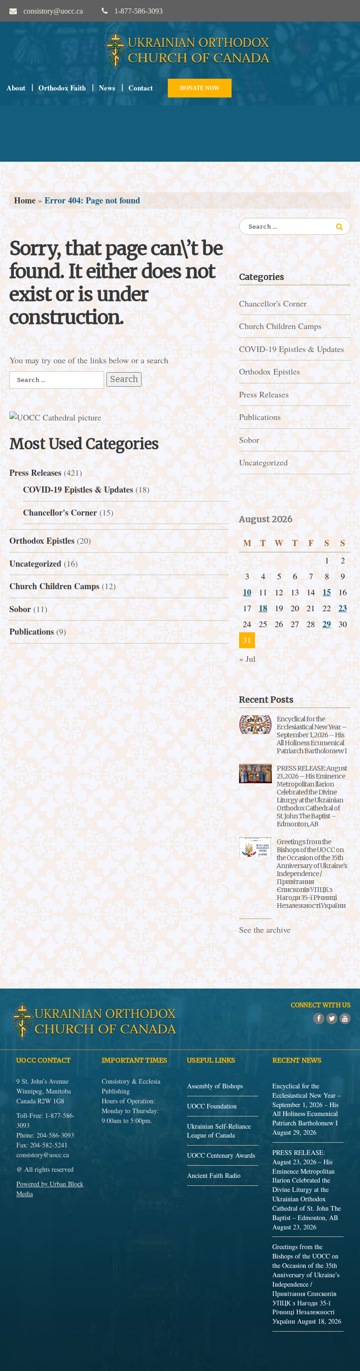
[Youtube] (345, 1018)
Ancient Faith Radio (213, 1175)
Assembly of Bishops (215, 1085)
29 (326, 624)
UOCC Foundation (212, 1105)
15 (326, 592)
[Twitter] (332, 1018)
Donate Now (199, 88)
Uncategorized (35, 563)
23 (342, 608)
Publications (31, 631)
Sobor (20, 609)
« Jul (247, 658)
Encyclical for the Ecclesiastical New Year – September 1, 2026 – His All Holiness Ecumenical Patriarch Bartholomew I (311, 735)
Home (25, 200)
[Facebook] (318, 1018)
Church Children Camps (54, 586)
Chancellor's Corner (60, 512)
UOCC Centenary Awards (221, 1155)
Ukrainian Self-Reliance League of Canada (219, 1131)
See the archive (265, 929)
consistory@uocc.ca (42, 1154)
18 (263, 608)
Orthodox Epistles (42, 540)
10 (247, 592)
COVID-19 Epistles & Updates (78, 489)
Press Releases (35, 472)
